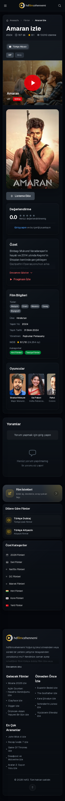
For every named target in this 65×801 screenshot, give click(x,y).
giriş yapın (44, 435)
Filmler (27, 20)
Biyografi (15, 311)
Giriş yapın (20, 227)
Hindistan (22, 318)
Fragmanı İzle (22, 279)
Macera (35, 306)
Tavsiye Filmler (33, 352)
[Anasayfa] (32, 5)
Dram (25, 306)
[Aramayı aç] (59, 5)
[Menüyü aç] (5, 5)
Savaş (45, 306)
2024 (9, 35)
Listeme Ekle (23, 196)
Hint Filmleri (16, 352)
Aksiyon (14, 306)
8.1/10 (30, 342)
